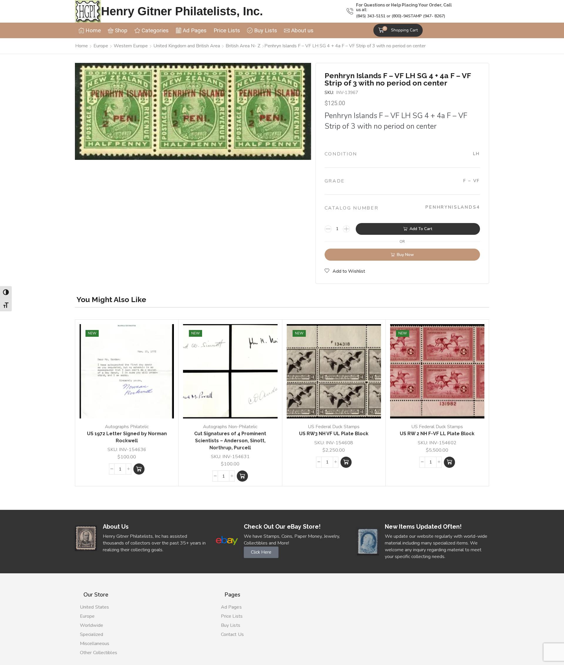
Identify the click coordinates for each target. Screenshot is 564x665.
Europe (100, 46)
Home (81, 46)
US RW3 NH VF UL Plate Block (333, 433)
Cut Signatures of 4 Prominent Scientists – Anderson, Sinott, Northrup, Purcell (230, 440)
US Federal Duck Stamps (334, 426)
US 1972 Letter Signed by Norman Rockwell (127, 437)
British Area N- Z (243, 46)
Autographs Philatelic (127, 426)
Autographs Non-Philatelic (230, 426)
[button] (398, 30)
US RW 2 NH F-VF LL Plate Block (437, 433)
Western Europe (131, 46)
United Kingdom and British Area (186, 46)
